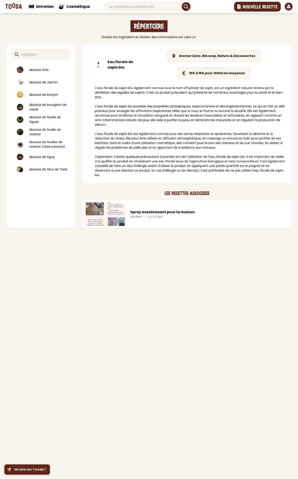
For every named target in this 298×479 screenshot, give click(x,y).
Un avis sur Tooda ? (30, 469)
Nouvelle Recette (260, 7)
